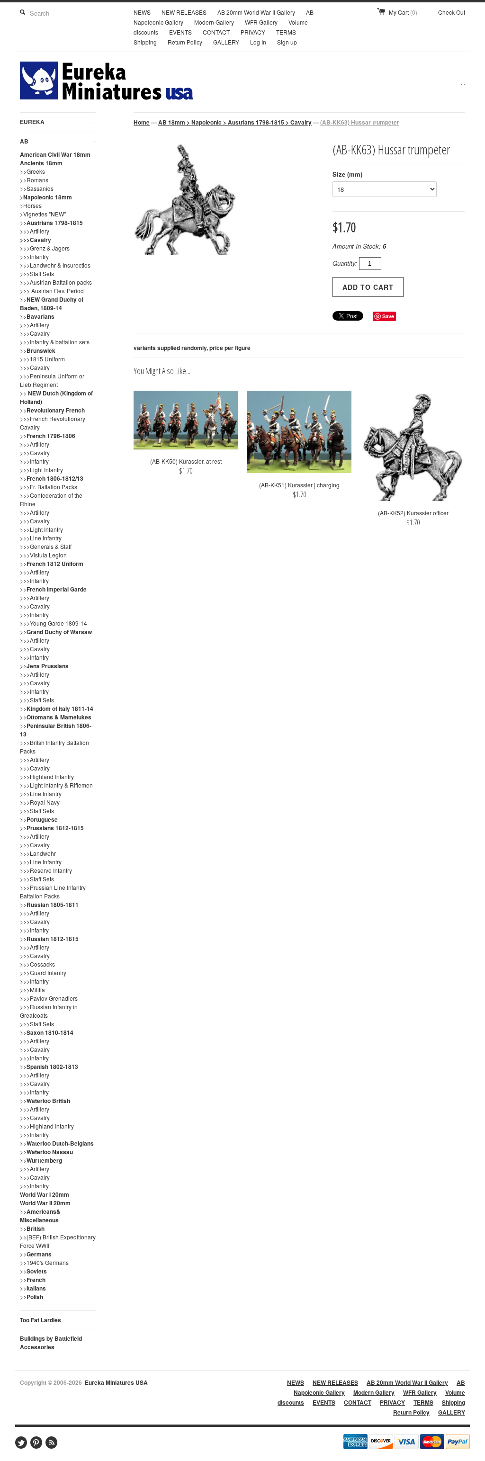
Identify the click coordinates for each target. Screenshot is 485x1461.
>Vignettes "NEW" (43, 214)
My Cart (403, 12)
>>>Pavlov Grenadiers (49, 998)
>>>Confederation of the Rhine (51, 499)
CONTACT (216, 32)
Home (142, 122)
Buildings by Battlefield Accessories (51, 1342)
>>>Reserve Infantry (46, 870)
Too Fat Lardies (58, 1320)
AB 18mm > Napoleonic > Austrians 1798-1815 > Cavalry (235, 122)
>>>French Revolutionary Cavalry (52, 422)
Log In (258, 42)
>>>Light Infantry (41, 470)
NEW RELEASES (184, 12)
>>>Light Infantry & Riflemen (56, 785)
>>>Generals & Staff (46, 546)
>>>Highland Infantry (47, 776)
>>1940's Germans (44, 1262)
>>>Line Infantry (41, 538)
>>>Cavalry (35, 239)
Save (388, 316)
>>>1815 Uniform (42, 359)
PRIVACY (253, 32)
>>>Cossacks (37, 964)
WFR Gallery (261, 22)
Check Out (451, 12)
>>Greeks (32, 171)
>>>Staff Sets (37, 273)
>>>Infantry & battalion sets (55, 342)
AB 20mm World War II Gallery (256, 12)
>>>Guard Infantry (43, 972)
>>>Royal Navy (40, 802)
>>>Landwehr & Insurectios (55, 265)
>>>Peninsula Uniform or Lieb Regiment (52, 380)
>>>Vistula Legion (43, 555)
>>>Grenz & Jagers (45, 248)
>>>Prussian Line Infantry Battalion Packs (53, 891)
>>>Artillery (34, 231)
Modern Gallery (214, 22)
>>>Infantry (34, 256)
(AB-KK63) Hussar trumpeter (359, 122)
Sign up (287, 42)
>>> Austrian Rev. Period (52, 291)
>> (51, 222)
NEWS (142, 12)
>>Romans (34, 180)
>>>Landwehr (38, 853)
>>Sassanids (37, 188)
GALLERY (226, 42)
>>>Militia (32, 990)
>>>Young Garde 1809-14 (53, 623)
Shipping (145, 42)
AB (58, 141)
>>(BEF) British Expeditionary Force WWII (58, 1241)
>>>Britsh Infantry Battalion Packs (54, 746)
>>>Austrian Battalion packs (56, 282)
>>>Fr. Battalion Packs (48, 487)
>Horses (31, 205)
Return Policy (185, 42)
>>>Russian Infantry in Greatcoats (49, 1011)
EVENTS (180, 32)
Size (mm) (347, 174)
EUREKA (58, 121)
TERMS (286, 32)
